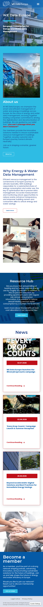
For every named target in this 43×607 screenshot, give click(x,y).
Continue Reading (14, 386)
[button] (38, 4)
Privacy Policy (27, 599)
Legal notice (15, 599)
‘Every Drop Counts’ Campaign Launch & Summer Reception (21, 427)
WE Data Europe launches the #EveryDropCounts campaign (21, 370)
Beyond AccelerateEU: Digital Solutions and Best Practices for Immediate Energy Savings (22, 485)
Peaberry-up (23, 604)
